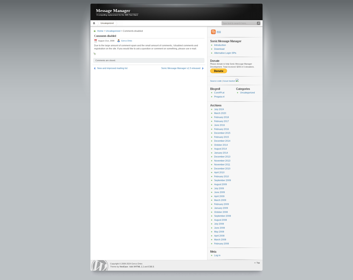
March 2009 (220, 200)
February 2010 (221, 176)
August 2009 (220, 184)
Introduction (220, 45)
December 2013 (222, 156)
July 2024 (219, 109)
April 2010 (219, 172)
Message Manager (113, 10)
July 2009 (219, 188)
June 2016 (219, 125)
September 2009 (222, 180)
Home (94, 23)
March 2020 (220, 113)
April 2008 (219, 235)
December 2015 (222, 133)
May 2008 (219, 231)
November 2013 (222, 160)
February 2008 (221, 243)
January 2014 (221, 153)
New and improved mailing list (112, 68)
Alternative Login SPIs (225, 53)
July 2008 (219, 224)
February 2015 (221, 137)
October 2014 (221, 145)
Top (258, 263)
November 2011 (222, 164)
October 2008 (221, 212)
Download (219, 49)
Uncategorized (107, 23)
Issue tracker (229, 81)
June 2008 (219, 228)
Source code (216, 81)
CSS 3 (151, 267)
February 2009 (221, 204)
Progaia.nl (219, 96)
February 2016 (221, 129)
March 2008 (220, 239)
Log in (217, 255)
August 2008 (220, 220)
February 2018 (221, 117)
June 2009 (219, 192)
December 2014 (222, 141)
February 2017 (221, 121)
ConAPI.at (219, 92)
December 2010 (222, 168)
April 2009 (219, 196)
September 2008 (222, 216)
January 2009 (221, 208)
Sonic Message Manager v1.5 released (180, 68)
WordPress (99, 265)
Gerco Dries (126, 41)
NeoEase (124, 267)
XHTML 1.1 (139, 267)
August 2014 (220, 149)
